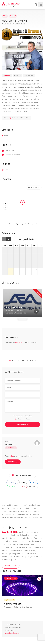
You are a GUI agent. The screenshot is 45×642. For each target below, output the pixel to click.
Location (17, 75)
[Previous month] (4, 239)
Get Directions (34, 187)
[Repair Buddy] (11, 4)
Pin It (23, 486)
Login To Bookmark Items (24, 475)
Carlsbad (13, 16)
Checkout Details (10, 566)
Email (33, 486)
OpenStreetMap (26, 224)
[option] (22, 596)
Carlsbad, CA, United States (14, 24)
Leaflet (11, 224)
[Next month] (8, 239)
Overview (6, 75)
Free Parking (9, 151)
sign (10, 118)
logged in (18, 342)
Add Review (29, 75)
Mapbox (18, 224)
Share (12, 482)
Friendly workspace (12, 155)
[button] (5, 203)
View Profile (10, 448)
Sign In (35, 5)
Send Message (13, 462)
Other (5, 16)
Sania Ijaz (9, 444)
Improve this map (36, 224)
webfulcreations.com (12, 633)
